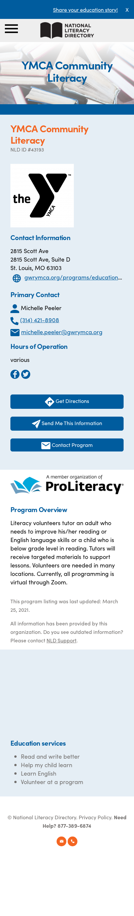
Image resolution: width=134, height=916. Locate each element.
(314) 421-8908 (39, 320)
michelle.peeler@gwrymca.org (61, 332)
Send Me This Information (71, 422)
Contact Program (71, 444)
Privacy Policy (95, 817)
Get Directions (71, 400)
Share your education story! (85, 9)
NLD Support (61, 640)
